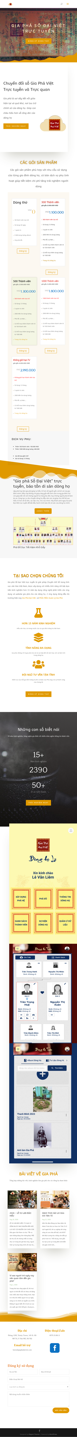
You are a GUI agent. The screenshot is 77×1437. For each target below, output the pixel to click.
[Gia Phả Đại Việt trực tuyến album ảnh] (43, 1163)
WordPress (53, 1434)
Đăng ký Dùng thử (38, 694)
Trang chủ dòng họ (49, 260)
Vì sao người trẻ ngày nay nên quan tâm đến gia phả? (22, 1278)
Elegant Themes (34, 1434)
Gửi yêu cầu (61, 1410)
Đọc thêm (44, 511)
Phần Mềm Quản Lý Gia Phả (51, 598)
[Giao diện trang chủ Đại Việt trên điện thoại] (43, 943)
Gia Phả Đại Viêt (29, 598)
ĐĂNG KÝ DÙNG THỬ (38, 41)
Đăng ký (23, 251)
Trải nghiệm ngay (16, 126)
